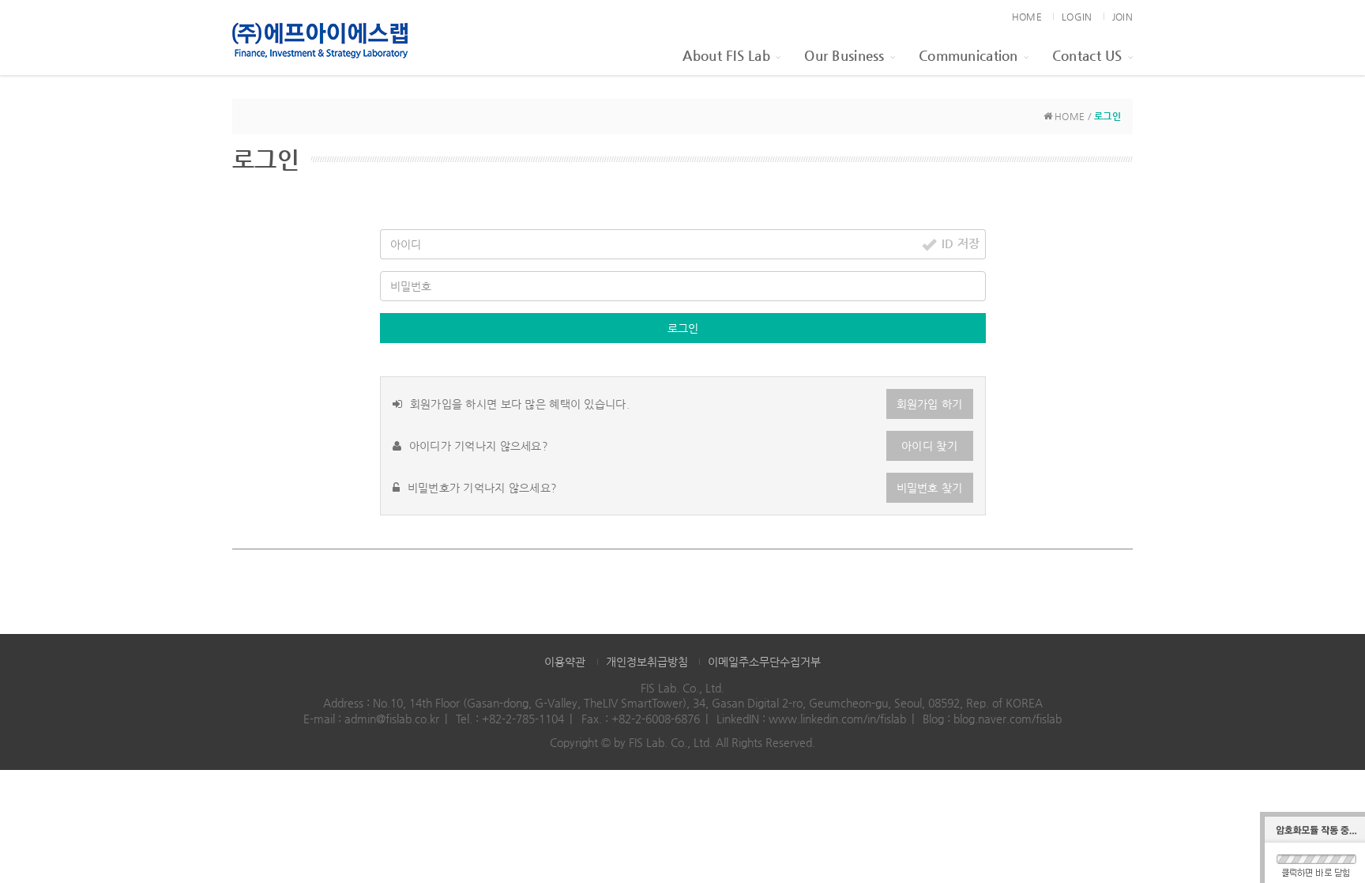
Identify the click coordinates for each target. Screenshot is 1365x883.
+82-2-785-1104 (523, 718)
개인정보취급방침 (647, 661)
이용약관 (564, 661)
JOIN (1122, 16)
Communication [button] (968, 55)
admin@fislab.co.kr (391, 718)
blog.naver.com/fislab (1007, 718)
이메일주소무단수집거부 (764, 661)
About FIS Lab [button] (726, 55)
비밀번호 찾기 (930, 487)
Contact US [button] (1087, 55)
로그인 (682, 328)
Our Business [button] (844, 55)
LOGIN (1077, 16)
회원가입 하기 (930, 404)
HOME (1027, 16)
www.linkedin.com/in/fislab (837, 718)
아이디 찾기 (929, 446)
